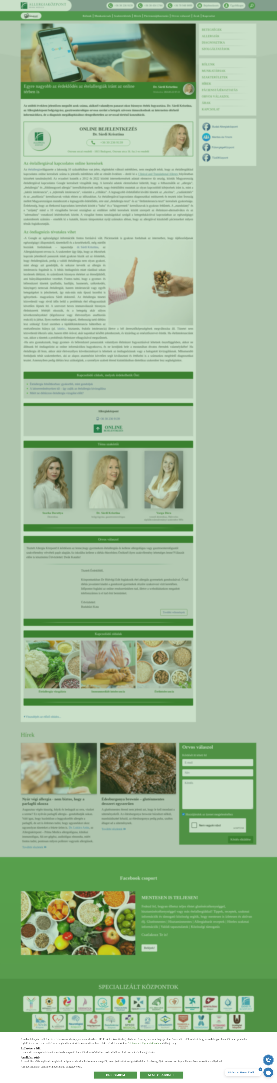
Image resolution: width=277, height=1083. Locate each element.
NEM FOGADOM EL (161, 1075)
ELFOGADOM (115, 1075)
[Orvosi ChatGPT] (268, 1072)
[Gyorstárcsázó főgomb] (268, 1060)
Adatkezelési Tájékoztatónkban (144, 1043)
